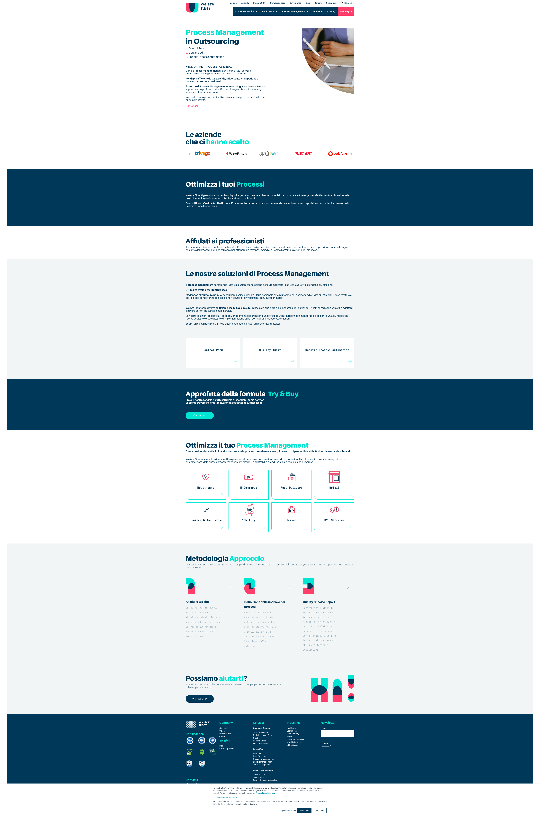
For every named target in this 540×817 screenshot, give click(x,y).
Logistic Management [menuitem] (262, 762)
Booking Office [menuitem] (259, 740)
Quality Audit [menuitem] (258, 777)
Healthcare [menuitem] (291, 728)
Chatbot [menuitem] (256, 738)
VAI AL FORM (199, 698)
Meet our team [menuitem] (225, 733)
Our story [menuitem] (223, 728)
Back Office (268, 11)
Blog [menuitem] (308, 3)
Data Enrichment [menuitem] (260, 756)
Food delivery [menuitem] (293, 733)
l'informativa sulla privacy (265, 793)
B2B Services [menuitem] (292, 745)
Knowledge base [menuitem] (277, 3)
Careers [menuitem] (318, 3)
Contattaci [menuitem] (331, 3)
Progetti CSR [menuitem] (259, 3)
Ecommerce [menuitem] (292, 731)
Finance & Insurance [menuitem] (295, 739)
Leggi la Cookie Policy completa (225, 797)
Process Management (293, 11)
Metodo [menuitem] (233, 3)
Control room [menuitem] (259, 774)
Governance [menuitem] (295, 3)
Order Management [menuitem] (261, 764)
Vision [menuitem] (222, 731)
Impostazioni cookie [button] (288, 810)
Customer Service (244, 11)
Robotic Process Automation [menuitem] (265, 780)
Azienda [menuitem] (245, 3)
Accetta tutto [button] (304, 810)
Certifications (195, 734)
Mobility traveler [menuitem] (294, 742)
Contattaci (192, 106)
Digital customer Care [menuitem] (262, 735)
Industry (344, 11)
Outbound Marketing (324, 11)
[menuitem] (270, 728)
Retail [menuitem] (289, 736)
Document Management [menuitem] (263, 759)
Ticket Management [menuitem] (262, 732)
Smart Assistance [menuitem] (260, 743)
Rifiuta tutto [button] (320, 810)
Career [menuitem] (222, 736)
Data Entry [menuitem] (257, 753)
